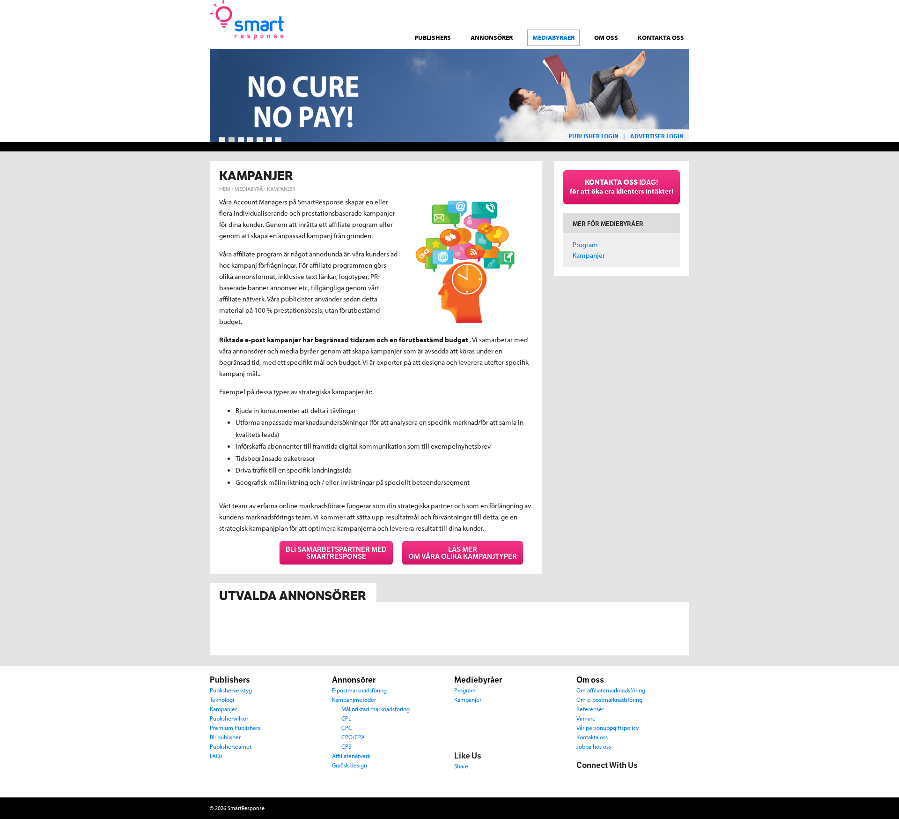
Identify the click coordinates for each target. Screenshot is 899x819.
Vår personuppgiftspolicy (607, 727)
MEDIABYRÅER (553, 37)
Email (642, 780)
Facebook (583, 780)
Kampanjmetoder (354, 699)
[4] (250, 140)
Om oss (606, 37)
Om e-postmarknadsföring (609, 699)
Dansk (630, 13)
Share (461, 766)
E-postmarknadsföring (359, 690)
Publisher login (593, 136)
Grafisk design (349, 765)
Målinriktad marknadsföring (375, 709)
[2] (231, 140)
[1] (222, 140)
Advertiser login (657, 136)
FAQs (216, 755)
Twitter (603, 780)
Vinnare (586, 718)
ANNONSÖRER (492, 37)
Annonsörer (354, 680)
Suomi (671, 13)
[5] (260, 140)
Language (615, 8)
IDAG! (621, 186)
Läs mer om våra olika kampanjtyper (462, 553)
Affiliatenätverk (351, 755)
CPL (346, 718)
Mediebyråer (478, 680)
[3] (241, 140)
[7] (278, 140)
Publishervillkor (229, 718)
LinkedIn (623, 780)
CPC (346, 727)
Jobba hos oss (593, 746)
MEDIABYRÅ (249, 188)
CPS (346, 746)
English (684, 13)
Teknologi (222, 699)
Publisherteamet (230, 746)
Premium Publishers (235, 727)
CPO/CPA (353, 737)
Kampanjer (589, 255)
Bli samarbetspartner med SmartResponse (336, 553)
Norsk (657, 13)
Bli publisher (225, 737)
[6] (269, 140)
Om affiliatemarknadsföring (610, 690)
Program (585, 244)
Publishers (432, 37)
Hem (224, 188)
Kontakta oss (661, 37)
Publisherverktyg (231, 690)
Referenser (590, 709)
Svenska (644, 13)
